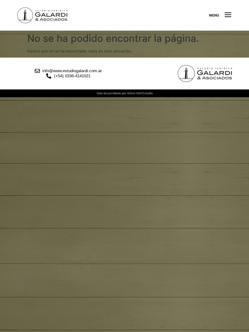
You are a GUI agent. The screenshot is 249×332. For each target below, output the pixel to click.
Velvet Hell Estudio (140, 93)
